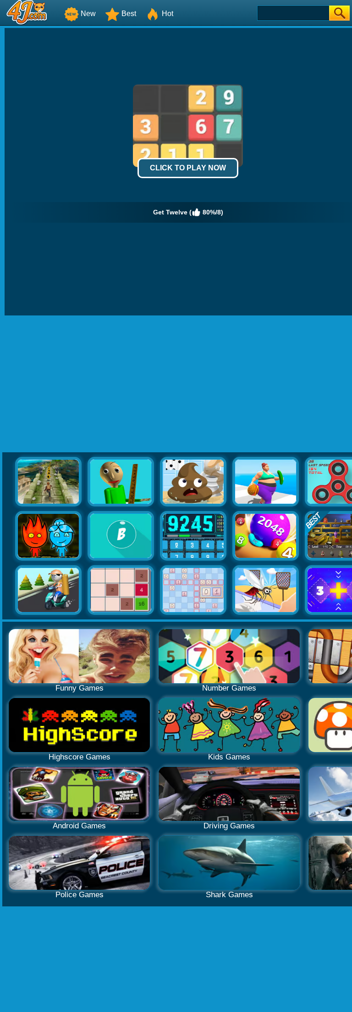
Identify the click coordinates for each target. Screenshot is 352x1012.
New (88, 13)
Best (128, 13)
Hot (167, 13)
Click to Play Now (188, 168)
